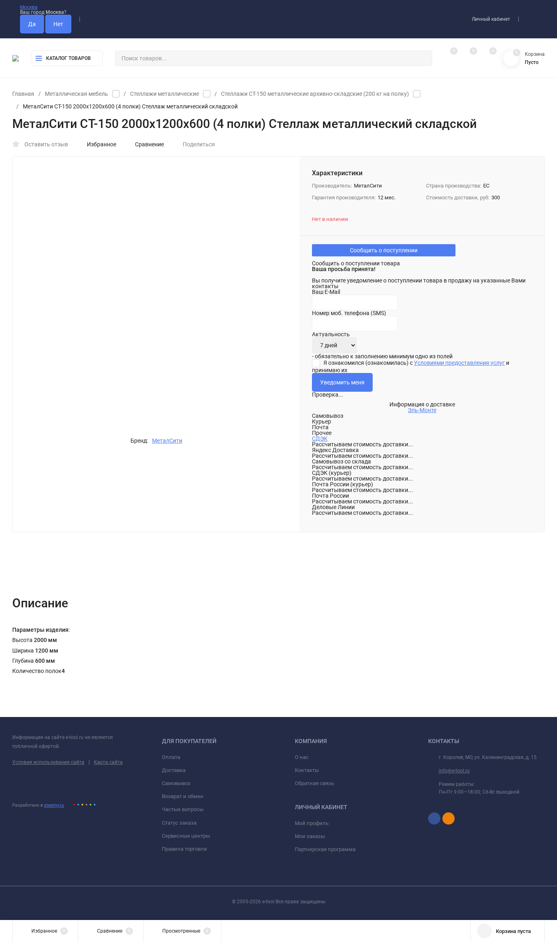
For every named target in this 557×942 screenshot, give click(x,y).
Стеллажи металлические (164, 94)
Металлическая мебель (76, 94)
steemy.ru (54, 805)
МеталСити (167, 440)
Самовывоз (176, 783)
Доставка (174, 770)
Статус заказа (179, 823)
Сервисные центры (186, 836)
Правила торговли (184, 849)
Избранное (101, 144)
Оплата (171, 757)
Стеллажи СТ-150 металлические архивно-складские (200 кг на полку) (315, 94)
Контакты (307, 770)
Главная (23, 94)
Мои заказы (310, 836)
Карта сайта (108, 762)
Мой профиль (312, 823)
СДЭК (319, 438)
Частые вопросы (182, 809)
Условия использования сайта (48, 762)
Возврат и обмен (182, 796)
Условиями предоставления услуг (459, 363)
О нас (302, 757)
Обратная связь (314, 783)
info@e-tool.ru (454, 771)
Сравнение (149, 144)
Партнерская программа (325, 849)
